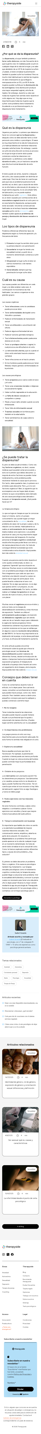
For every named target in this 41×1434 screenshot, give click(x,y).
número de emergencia (12, 1418)
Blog (24, 1272)
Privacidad (26, 1323)
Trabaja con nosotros (30, 1296)
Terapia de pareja (8, 1288)
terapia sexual (31, 670)
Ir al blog (20, 1226)
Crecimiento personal (10, 972)
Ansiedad (7, 967)
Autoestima (18, 967)
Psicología (16, 978)
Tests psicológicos (29, 1306)
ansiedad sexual (22, 553)
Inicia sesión (6, 1320)
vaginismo (23, 195)
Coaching (5, 1292)
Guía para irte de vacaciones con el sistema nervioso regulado (19, 1017)
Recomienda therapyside (27, 1280)
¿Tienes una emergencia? (6, 1328)
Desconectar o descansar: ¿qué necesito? (19, 1011)
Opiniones (26, 1292)
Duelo (6, 978)
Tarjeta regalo (28, 1289)
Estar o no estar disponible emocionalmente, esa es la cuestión (21, 1004)
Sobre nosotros (28, 1299)
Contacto (26, 1276)
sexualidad (22, 521)
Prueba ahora (6, 1323)
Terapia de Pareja (9, 983)
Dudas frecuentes (29, 1285)
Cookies (25, 1327)
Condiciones (27, 1320)
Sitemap (26, 1303)
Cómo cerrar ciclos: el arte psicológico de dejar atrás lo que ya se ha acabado (21, 1025)
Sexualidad (27, 978)
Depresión (25, 972)
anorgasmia (24, 211)
